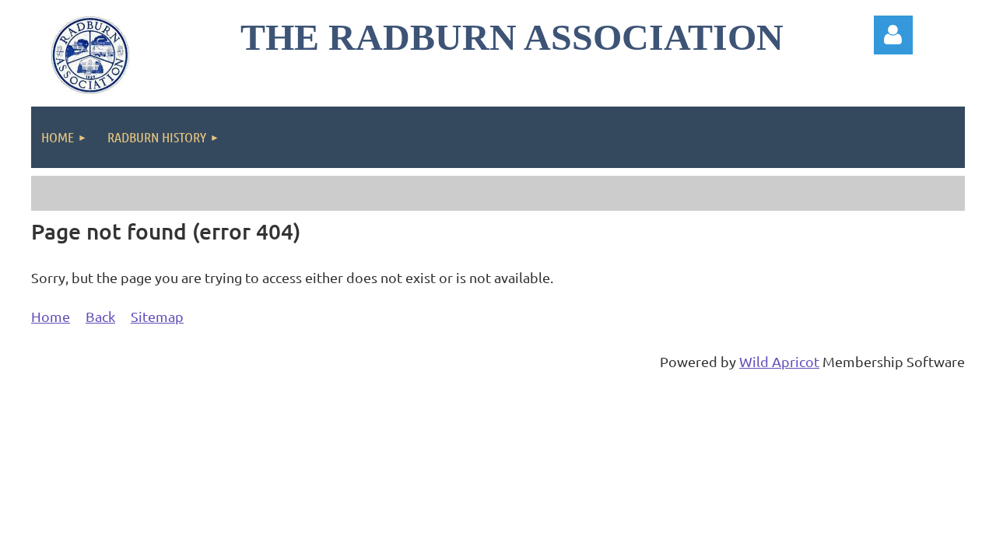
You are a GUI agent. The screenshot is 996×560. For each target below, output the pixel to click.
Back (100, 316)
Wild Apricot (779, 361)
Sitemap (157, 316)
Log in (893, 35)
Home (50, 316)
